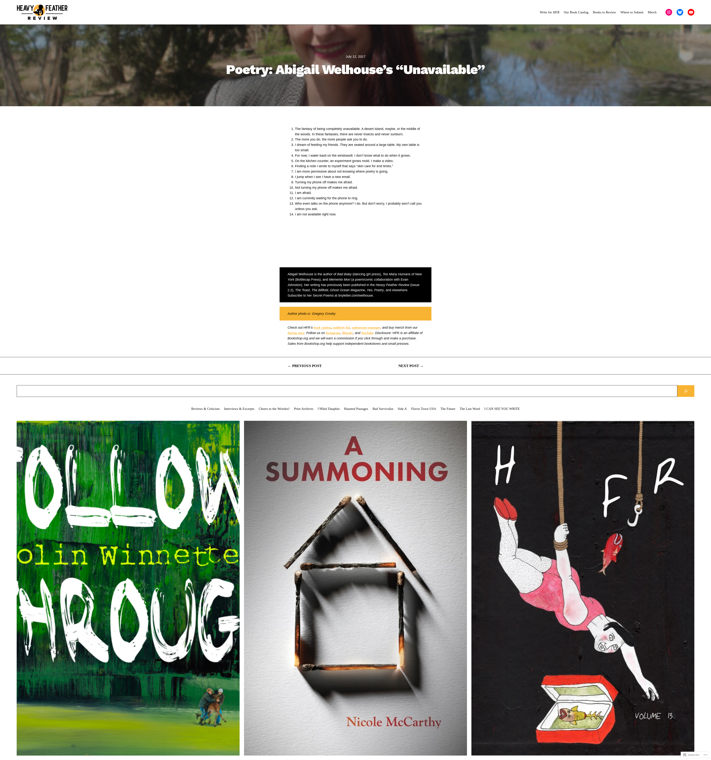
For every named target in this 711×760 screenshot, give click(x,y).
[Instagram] (668, 12)
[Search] (685, 391)
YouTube (367, 333)
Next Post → (411, 366)
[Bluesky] (680, 12)
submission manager (366, 327)
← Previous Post (305, 366)
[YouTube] (691, 12)
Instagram (333, 333)
